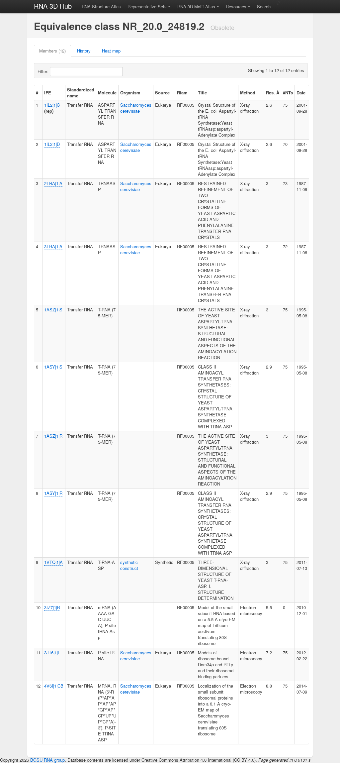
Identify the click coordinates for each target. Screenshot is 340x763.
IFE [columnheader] (47, 92)
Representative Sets (147, 6)
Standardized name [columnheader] (80, 92)
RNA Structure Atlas (101, 6)
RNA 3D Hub (53, 6)
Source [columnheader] (162, 92)
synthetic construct (129, 565)
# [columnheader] (37, 92)
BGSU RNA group (47, 760)
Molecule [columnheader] (107, 92)
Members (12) (52, 51)
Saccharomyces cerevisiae (135, 108)
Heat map (111, 51)
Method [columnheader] (247, 92)
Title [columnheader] (202, 92)
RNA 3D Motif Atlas (196, 6)
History (84, 51)
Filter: (44, 71)
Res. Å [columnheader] (272, 92)
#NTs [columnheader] (288, 92)
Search (264, 6)
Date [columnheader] (301, 92)
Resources (236, 6)
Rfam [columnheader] (182, 92)
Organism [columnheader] (130, 92)
